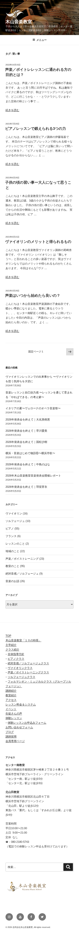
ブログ (10, 731)
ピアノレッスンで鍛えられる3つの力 (35, 128)
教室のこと (12, 566)
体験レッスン (14, 718)
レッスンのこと (15, 543)
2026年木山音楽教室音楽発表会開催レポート (33, 475)
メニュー (41, 39)
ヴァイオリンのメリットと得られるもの (38, 242)
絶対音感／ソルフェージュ (22, 573)
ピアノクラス (16, 658)
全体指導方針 (16, 654)
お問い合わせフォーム (19, 727)
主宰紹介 (11, 644)
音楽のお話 (12, 581)
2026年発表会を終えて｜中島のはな (28, 464)
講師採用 (11, 736)
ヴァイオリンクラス (20, 667)
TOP (8, 635)
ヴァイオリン (14, 513)
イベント (11, 709)
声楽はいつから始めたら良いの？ (32, 295)
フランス (11, 536)
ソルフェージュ (15, 521)
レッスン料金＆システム (21, 704)
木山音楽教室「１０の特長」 (23, 640)
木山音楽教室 (19, 21)
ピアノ (10, 528)
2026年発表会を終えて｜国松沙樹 (26, 441)
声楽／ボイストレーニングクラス (28, 672)
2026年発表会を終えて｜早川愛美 (26, 430)
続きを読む (12, 110)
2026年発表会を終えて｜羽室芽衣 (26, 486)
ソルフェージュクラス (21, 676)
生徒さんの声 (14, 713)
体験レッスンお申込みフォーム (27, 722)
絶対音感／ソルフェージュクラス (28, 663)
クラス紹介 (12, 649)
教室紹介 (11, 695)
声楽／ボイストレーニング (22, 558)
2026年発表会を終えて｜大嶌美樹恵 (28, 419)
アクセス (11, 699)
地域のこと (12, 551)
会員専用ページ (15, 741)
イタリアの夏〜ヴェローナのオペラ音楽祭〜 (33, 408)
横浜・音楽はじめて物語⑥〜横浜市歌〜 (30, 453)
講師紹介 (11, 690)
